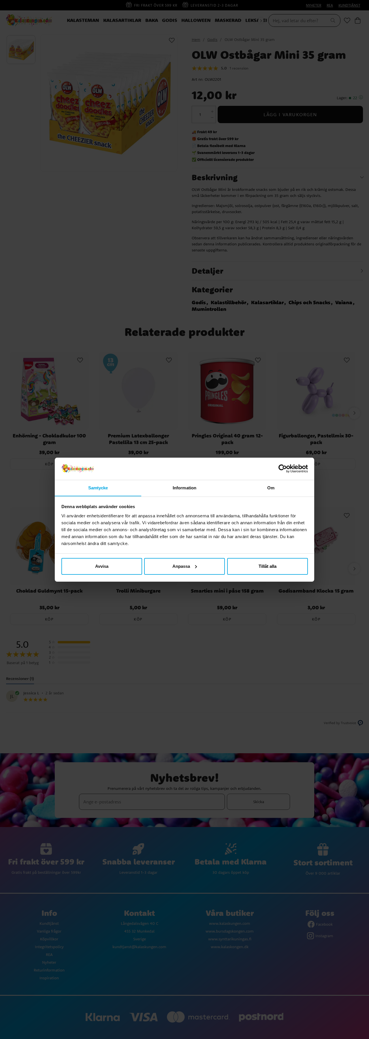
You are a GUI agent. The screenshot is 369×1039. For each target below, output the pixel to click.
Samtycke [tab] (98, 487)
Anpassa (181, 566)
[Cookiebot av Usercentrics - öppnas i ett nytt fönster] (282, 468)
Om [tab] (270, 487)
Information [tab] (184, 487)
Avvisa (101, 566)
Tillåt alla (267, 566)
